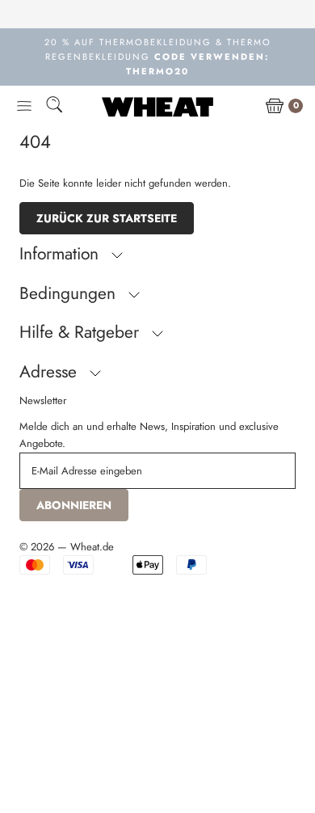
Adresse (50, 372)
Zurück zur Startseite (106, 218)
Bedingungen (69, 293)
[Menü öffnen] (24, 106)
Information (61, 254)
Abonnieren (73, 505)
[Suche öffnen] (54, 107)
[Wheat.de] (157, 106)
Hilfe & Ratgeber (81, 332)
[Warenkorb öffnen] (274, 106)
